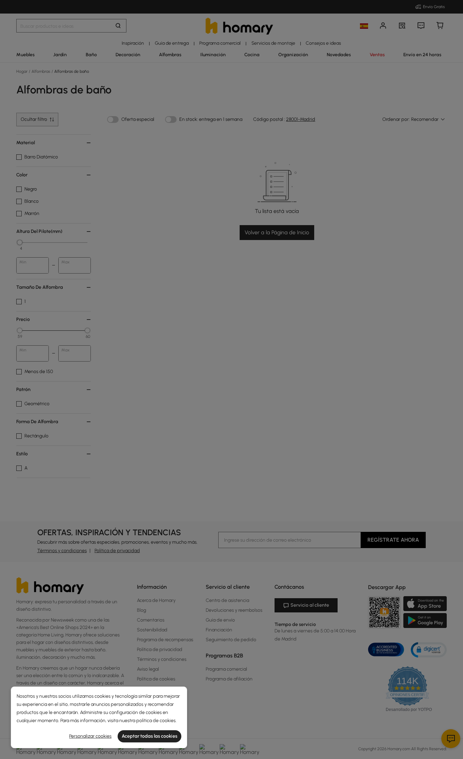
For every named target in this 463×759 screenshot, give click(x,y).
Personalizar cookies (90, 736)
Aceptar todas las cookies (149, 736)
